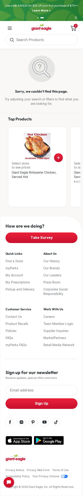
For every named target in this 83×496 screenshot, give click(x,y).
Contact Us (14, 316)
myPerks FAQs (16, 345)
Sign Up (41, 403)
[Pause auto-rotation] (76, 17)
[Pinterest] (33, 422)
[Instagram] (21, 422)
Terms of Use (60, 470)
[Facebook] (10, 422)
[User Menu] (9, 28)
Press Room (51, 282)
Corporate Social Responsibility (55, 292)
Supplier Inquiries (55, 331)
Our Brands (51, 268)
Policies (11, 331)
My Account (14, 275)
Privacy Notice (15, 470)
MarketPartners (54, 338)
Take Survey (42, 238)
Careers (49, 316)
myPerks (12, 268)
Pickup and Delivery (20, 289)
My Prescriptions (18, 282)
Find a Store (14, 261)
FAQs (9, 338)
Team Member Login (58, 324)
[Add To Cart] (58, 157)
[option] (38, 17)
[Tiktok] (56, 422)
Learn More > (41, 10)
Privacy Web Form (38, 470)
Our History (51, 261)
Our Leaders (52, 275)
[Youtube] (44, 422)
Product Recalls (17, 324)
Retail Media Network (59, 345)
